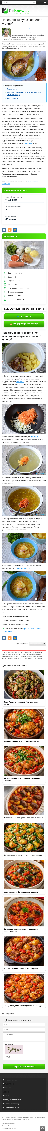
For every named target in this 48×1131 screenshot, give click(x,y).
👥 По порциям (24, 316)
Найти (34, 2)
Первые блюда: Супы (16, 39)
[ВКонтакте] (4, 230)
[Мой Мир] (15, 230)
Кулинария (5, 39)
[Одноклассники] (9, 230)
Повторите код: (9, 1044)
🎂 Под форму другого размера (24, 324)
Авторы (6, 1092)
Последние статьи (10, 1080)
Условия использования (9, 1128)
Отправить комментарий (24, 1067)
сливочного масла (23, 568)
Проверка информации (11, 1104)
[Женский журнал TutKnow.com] (15, 11)
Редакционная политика (12, 1100)
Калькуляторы (8, 1084)
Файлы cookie (6, 1125)
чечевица (28, 143)
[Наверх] (42, 1128)
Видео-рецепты (13, 98)
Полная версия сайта (11, 1108)
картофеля (20, 382)
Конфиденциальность (8, 1123)
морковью (34, 437)
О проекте (7, 1088)
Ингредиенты (12, 89)
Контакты (6, 1096)
